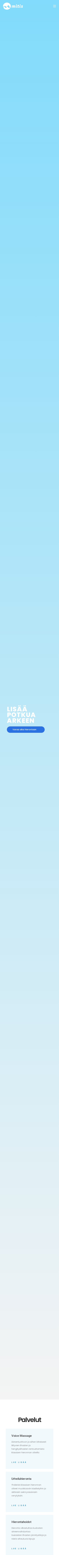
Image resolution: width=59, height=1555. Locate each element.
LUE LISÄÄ (19, 1462)
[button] (26, 729)
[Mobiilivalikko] (54, 6)
